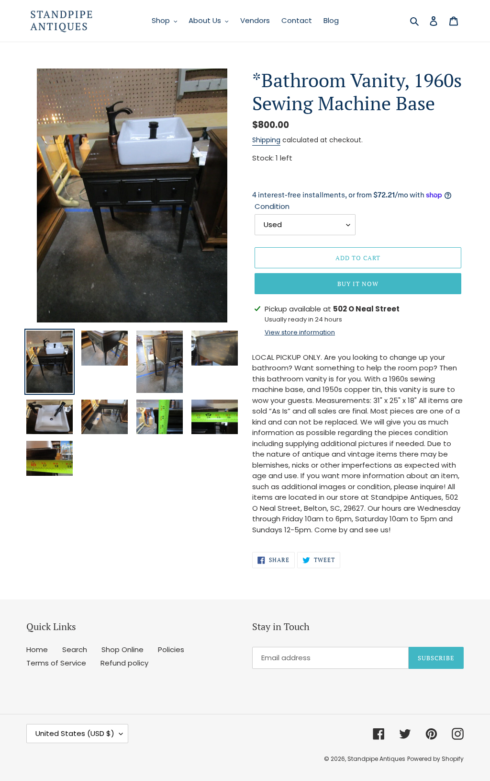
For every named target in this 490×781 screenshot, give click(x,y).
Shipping (266, 140)
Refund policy (124, 663)
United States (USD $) (74, 733)
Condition (272, 206)
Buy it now (358, 283)
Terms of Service (56, 663)
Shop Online (122, 649)
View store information (300, 332)
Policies (171, 649)
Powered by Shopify (435, 759)
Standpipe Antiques (376, 759)
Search (74, 649)
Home (37, 649)
